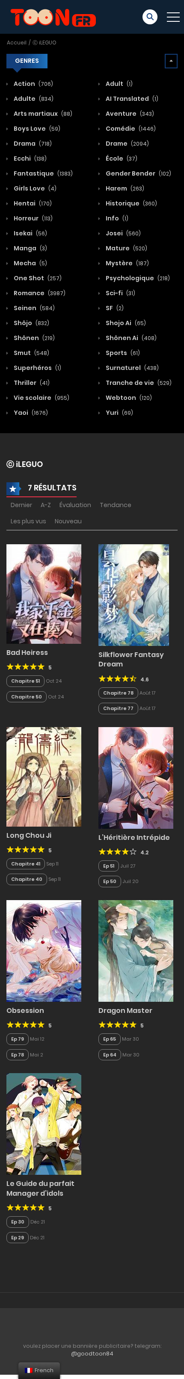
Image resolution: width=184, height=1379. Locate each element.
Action (32, 83)
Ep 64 (109, 1054)
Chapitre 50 (26, 696)
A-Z (46, 505)
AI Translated (131, 98)
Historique (130, 203)
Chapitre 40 (26, 879)
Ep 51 (108, 866)
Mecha (29, 263)
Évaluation (75, 505)
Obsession (25, 1010)
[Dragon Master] (135, 950)
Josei (122, 233)
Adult (118, 83)
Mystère (126, 263)
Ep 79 (17, 1039)
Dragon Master (125, 1010)
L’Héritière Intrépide (134, 837)
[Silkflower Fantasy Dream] (133, 594)
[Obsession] (43, 950)
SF (114, 308)
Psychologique (137, 278)
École (120, 158)
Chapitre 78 (118, 693)
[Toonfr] (53, 16)
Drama (32, 143)
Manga (29, 248)
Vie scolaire (40, 397)
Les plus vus (28, 521)
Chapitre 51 (25, 681)
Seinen (33, 308)
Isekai (29, 233)
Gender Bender (137, 173)
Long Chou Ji (28, 835)
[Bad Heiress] (43, 593)
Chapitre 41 (25, 863)
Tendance (115, 505)
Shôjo (30, 323)
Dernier (21, 505)
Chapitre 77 (118, 708)
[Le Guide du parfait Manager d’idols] (43, 1123)
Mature (125, 248)
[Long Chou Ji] (43, 776)
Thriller (31, 382)
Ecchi (29, 158)
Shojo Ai (125, 323)
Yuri (118, 412)
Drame (126, 143)
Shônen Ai (130, 338)
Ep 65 (109, 1039)
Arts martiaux (42, 113)
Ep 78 (17, 1054)
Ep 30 (17, 1221)
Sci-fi (119, 293)
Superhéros (36, 368)
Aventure (129, 113)
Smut (30, 353)
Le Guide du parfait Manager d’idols (40, 1188)
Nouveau (68, 521)
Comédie (130, 128)
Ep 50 (109, 881)
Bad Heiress (27, 652)
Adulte (32, 98)
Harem (124, 188)
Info (116, 218)
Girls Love (34, 188)
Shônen (33, 338)
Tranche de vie (138, 382)
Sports (122, 353)
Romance (38, 293)
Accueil (17, 42)
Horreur (32, 218)
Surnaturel (131, 368)
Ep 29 (17, 1237)
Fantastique (42, 173)
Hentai (32, 203)
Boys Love (36, 128)
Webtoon (128, 397)
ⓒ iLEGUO (44, 42)
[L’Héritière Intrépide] (135, 777)
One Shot (37, 278)
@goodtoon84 (92, 1353)
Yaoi (30, 412)
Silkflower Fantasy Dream (131, 659)
